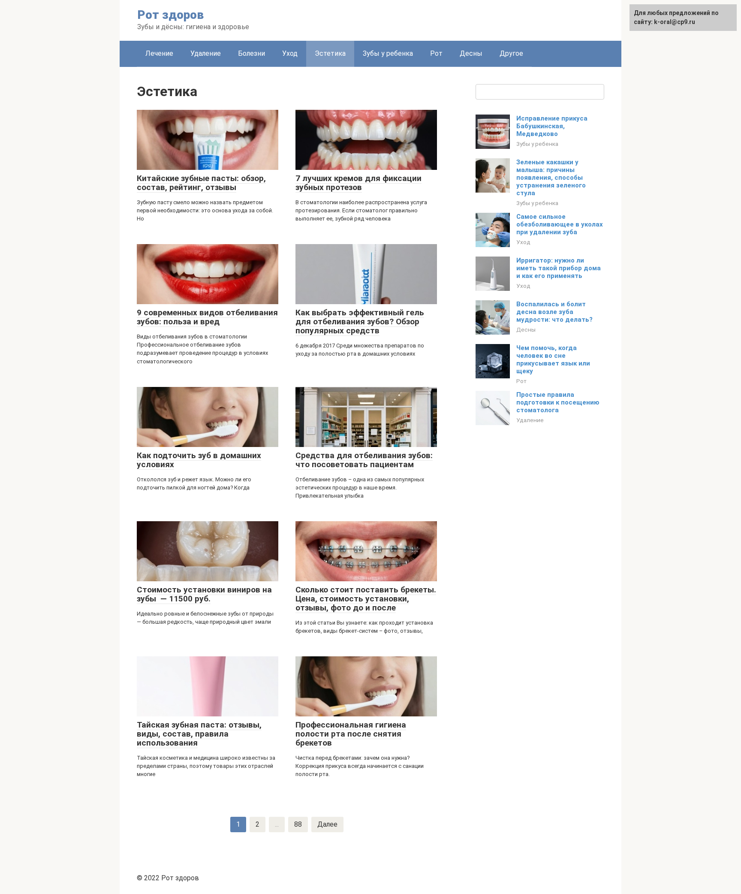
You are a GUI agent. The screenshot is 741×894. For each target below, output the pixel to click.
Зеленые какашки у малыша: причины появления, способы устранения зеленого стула (551, 177)
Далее (327, 824)
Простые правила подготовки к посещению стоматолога (557, 402)
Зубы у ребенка (388, 53)
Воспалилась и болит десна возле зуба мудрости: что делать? (554, 311)
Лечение (159, 53)
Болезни (251, 53)
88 (298, 824)
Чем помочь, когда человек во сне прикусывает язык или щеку (553, 359)
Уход (290, 53)
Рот (436, 53)
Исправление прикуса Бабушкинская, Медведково (551, 126)
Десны (471, 53)
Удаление (205, 53)
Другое (511, 53)
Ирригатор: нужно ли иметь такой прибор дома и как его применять (558, 268)
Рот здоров (170, 15)
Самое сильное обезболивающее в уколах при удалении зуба (559, 224)
